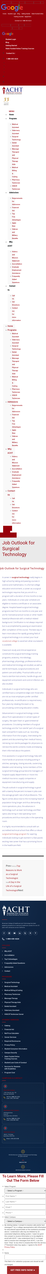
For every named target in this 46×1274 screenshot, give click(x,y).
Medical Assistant (15, 125)
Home (4, 14)
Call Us (13, 297)
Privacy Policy (9, 1045)
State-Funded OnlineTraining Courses (11, 1058)
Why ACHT (10, 244)
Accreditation (17, 264)
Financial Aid (15, 209)
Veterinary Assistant (16, 132)
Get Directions (16, 303)
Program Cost (9, 1073)
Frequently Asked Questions (16, 279)
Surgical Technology (16, 138)
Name (6, 1253)
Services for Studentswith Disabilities (12, 1068)
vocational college (9, 641)
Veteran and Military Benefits (15, 233)
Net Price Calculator (11, 1033)
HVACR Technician (16, 187)
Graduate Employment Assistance (16, 270)
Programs (13, 118)
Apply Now (28, 16)
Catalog (7, 1025)
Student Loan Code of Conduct (15, 1062)
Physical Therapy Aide (12, 1002)
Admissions (14, 192)
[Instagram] (9, 933)
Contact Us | (10, 53)
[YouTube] (15, 933)
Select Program (10, 1186)
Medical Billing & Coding (15, 172)
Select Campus (10, 1217)
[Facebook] (4, 933)
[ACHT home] (23, 911)
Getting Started (25, 14)
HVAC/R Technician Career (14, 1014)
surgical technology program (14, 834)
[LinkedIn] (20, 933)
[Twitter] (25, 933)
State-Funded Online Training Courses (20, 48)
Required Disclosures (12, 1041)
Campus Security (10, 1053)
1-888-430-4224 (12, 59)
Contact (7, 971)
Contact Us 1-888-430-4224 (23, 20)
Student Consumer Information (15, 1049)
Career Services (10, 1037)
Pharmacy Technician (16, 181)
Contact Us (11, 288)
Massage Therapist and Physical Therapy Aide (15, 156)
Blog (18, 14)
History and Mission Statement (15, 256)
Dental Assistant (15, 144)
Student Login (12, 14)
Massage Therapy (11, 998)
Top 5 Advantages (10, 959)
